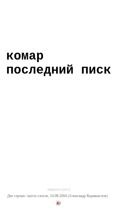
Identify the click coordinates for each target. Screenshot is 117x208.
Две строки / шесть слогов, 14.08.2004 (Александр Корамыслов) (57, 196)
